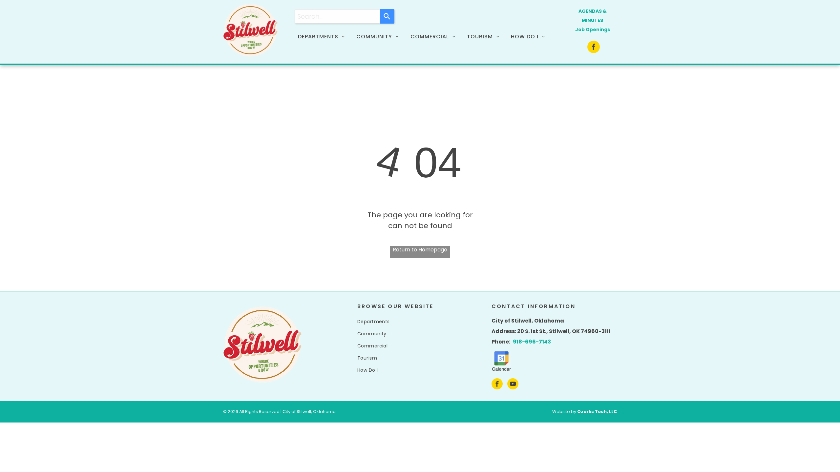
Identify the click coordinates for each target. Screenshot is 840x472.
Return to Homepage (420, 249)
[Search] (387, 16)
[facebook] (593, 48)
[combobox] (337, 16)
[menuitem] (324, 37)
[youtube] (512, 384)
